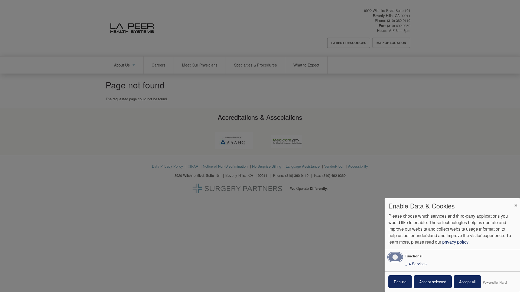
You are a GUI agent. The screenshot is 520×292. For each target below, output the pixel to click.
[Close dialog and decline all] (516, 201)
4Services (416, 263)
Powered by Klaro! (495, 282)
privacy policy (455, 242)
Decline (400, 281)
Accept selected (432, 281)
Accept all (467, 281)
